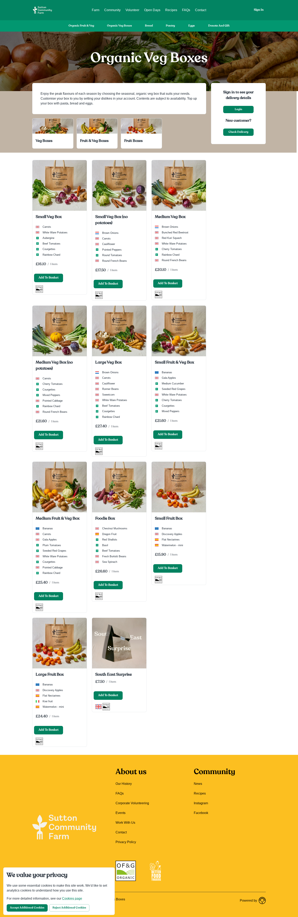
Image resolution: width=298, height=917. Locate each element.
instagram (201, 803)
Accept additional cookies (27, 907)
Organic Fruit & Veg (81, 25)
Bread (149, 25)
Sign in (259, 10)
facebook (201, 813)
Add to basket (49, 277)
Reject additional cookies (69, 907)
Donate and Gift (218, 25)
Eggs (191, 25)
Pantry (170, 25)
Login (238, 109)
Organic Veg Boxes (119, 25)
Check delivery (238, 132)
